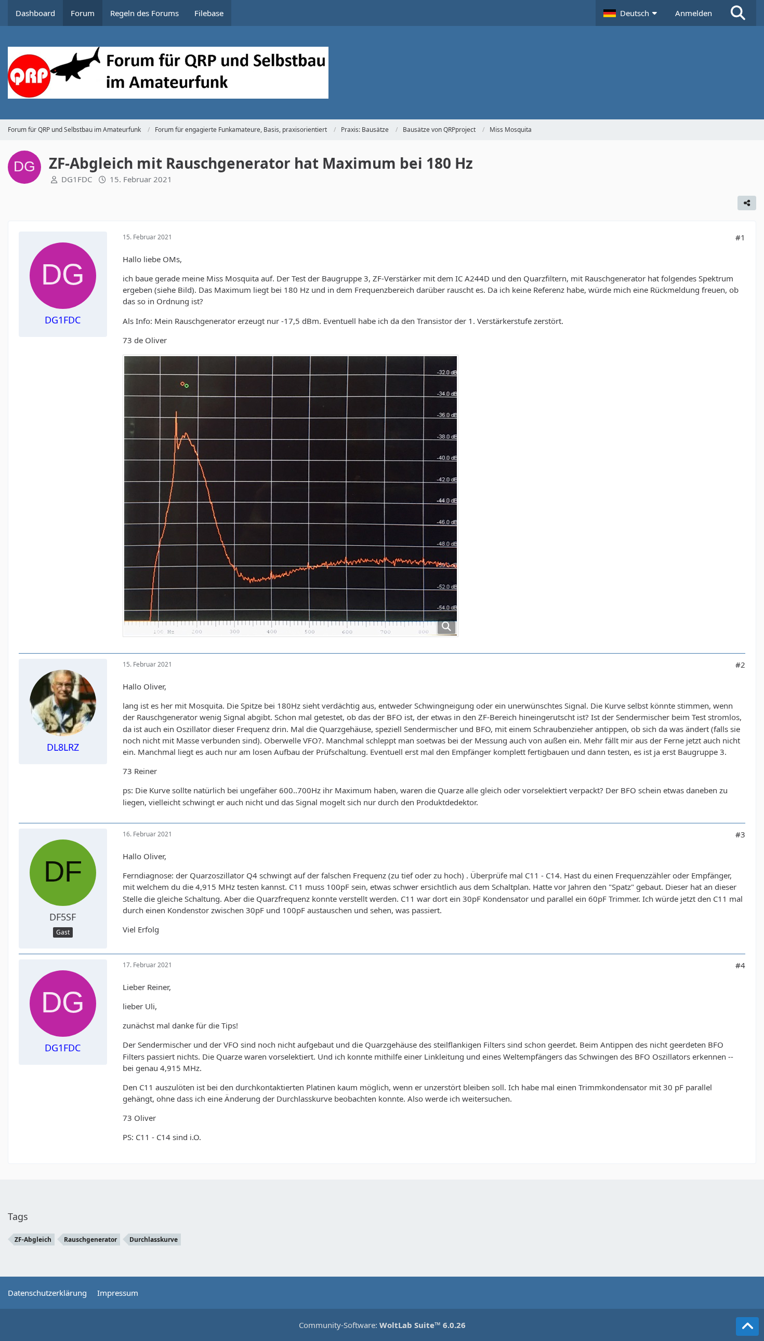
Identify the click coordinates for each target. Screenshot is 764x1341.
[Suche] (738, 13)
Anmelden (693, 13)
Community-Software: (382, 1325)
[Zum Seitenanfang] (747, 1326)
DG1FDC (76, 179)
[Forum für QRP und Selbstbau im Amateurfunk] (382, 73)
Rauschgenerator (90, 1239)
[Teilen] (746, 203)
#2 (740, 664)
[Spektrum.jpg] (290, 496)
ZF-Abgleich (33, 1239)
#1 (740, 237)
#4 (740, 965)
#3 (740, 834)
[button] (631, 13)
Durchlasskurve (153, 1239)
